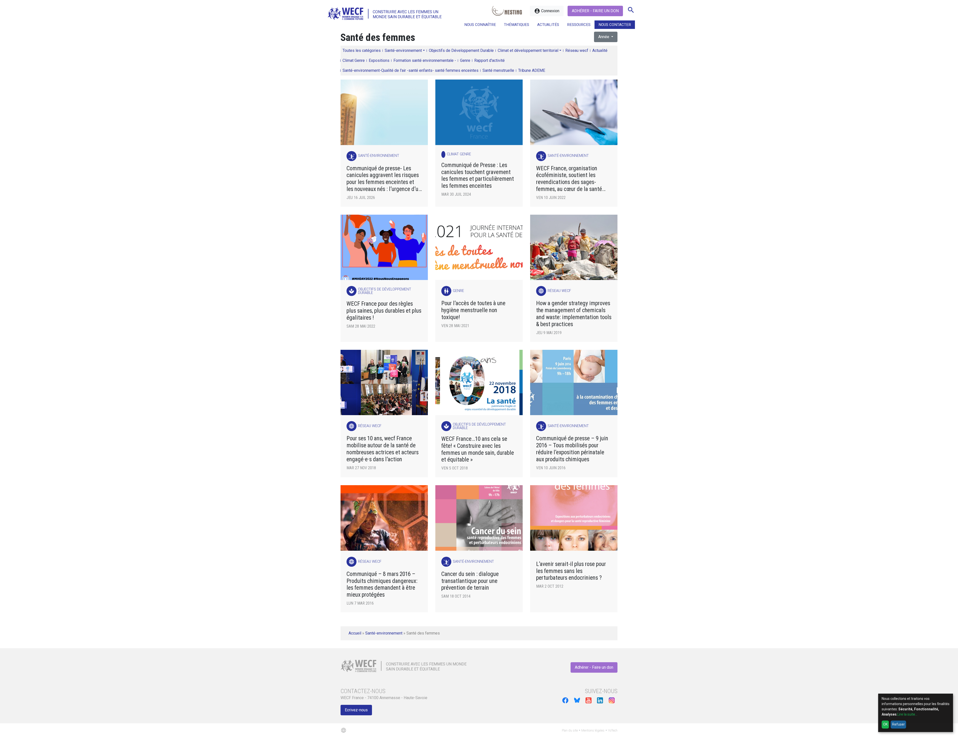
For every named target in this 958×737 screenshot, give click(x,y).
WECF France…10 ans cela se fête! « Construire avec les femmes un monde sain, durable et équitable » (477, 449)
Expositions (379, 60)
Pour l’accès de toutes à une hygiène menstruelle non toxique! (473, 310)
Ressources (579, 24)
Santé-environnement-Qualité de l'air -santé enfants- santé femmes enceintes (411, 70)
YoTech (612, 730)
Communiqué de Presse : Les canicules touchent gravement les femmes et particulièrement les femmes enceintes (477, 175)
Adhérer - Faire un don (595, 10)
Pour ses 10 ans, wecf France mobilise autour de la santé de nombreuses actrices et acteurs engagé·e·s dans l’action (383, 449)
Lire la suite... (907, 714)
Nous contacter (615, 24)
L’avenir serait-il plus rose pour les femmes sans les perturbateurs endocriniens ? (571, 571)
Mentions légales (592, 730)
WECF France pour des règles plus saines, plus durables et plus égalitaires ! (384, 310)
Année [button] (604, 36)
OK (885, 724)
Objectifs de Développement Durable (461, 50)
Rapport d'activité (489, 60)
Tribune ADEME (531, 70)
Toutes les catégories (362, 50)
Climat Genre (354, 60)
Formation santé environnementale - (424, 60)
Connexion (546, 11)
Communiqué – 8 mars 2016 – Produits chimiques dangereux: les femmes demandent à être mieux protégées (382, 584)
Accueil (355, 633)
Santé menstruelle (498, 70)
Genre (465, 60)
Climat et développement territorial (528, 50)
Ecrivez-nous (356, 710)
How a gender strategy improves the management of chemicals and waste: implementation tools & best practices (573, 314)
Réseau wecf (576, 50)
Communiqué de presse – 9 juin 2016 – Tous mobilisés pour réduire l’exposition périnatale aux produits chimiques (572, 449)
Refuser (898, 724)
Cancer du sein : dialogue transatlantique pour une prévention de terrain (470, 581)
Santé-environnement (403, 50)
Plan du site (570, 730)
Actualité (599, 50)
